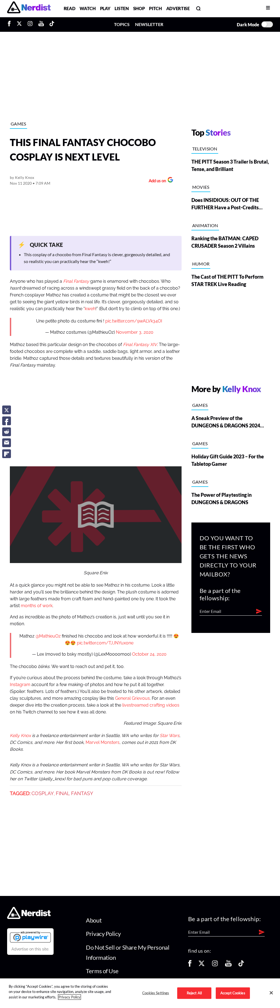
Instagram (20, 684)
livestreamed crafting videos (150, 705)
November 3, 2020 (134, 332)
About (93, 920)
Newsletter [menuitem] (149, 24)
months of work (36, 605)
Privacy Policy (103, 933)
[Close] (271, 993)
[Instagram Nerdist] (30, 24)
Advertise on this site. (30, 949)
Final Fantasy (74, 793)
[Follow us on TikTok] (241, 965)
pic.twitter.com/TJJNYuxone (105, 643)
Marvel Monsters (102, 742)
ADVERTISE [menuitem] (178, 8)
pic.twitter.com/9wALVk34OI (133, 321)
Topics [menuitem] (122, 24)
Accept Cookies (232, 993)
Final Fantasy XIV (140, 344)
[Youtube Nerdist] (41, 24)
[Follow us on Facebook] (189, 965)
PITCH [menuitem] (155, 8)
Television (204, 148)
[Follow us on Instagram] (215, 965)
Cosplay (42, 793)
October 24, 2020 (149, 654)
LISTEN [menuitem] (122, 8)
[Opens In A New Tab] (30, 937)
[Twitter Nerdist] (19, 24)
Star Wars (169, 735)
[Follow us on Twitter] (201, 965)
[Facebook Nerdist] (10, 24)
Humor (201, 263)
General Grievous (132, 698)
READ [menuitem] (69, 8)
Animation (205, 225)
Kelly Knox (24, 177)
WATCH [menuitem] (87, 8)
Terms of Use (102, 971)
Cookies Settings (155, 993)
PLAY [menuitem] (105, 8)
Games (18, 123)
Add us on (156, 181)
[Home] (29, 917)
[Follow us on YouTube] (228, 965)
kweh (90, 308)
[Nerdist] (29, 8)
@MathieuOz (48, 636)
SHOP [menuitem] (139, 8)
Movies (200, 187)
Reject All (194, 993)
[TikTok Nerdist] (52, 24)
